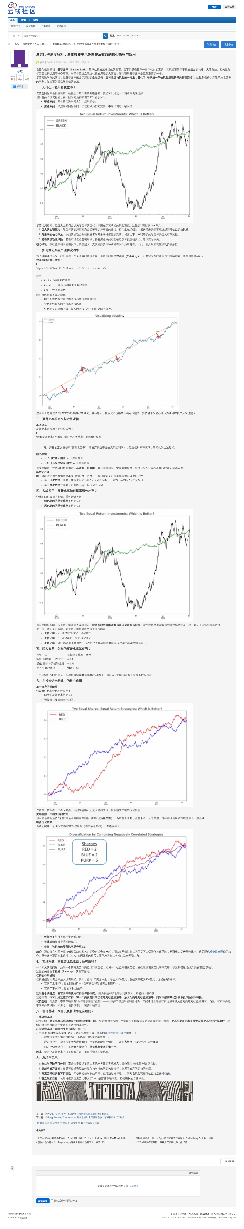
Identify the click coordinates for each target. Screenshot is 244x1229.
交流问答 (61, 26)
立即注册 (134, 1186)
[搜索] (105, 36)
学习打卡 (15, 26)
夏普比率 (44, 1123)
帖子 (15, 36)
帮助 (35, 20)
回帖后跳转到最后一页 (65, 1200)
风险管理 (75, 1123)
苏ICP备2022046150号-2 (223, 1213)
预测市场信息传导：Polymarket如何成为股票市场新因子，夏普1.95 (71, 1142)
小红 (20, 71)
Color (45, 1173)
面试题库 (30, 26)
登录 (126, 1186)
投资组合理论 (218, 951)
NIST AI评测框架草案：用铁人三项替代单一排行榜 (161, 1142)
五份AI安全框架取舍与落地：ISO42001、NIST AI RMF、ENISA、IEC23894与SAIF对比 (82, 1138)
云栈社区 (9, 44)
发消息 (20, 86)
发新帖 (211, 44)
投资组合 (65, 1123)
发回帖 (228, 44)
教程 (23, 20)
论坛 (12, 20)
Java (119, 35)
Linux (133, 35)
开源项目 (46, 26)
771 (27, 76)
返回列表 (229, 1161)
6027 (13, 76)
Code (57, 1173)
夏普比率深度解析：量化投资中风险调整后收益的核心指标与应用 (86, 54)
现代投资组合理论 (115, 1033)
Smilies (63, 1173)
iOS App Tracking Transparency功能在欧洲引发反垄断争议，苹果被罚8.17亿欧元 (84, 1117)
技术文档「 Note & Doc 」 (36, 44)
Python (125, 35)
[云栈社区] (21, 8)
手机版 (173, 1213)
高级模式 (193, 1173)
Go (138, 35)
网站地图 (193, 1213)
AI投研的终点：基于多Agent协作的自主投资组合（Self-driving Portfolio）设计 (174, 1138)
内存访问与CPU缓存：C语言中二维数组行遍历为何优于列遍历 (77, 1114)
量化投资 (54, 1123)
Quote (51, 1173)
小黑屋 (183, 1213)
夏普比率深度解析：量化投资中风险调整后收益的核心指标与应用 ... (87, 44)
